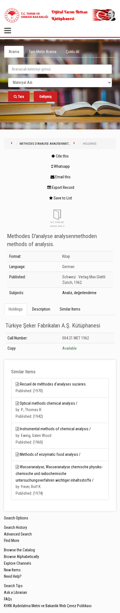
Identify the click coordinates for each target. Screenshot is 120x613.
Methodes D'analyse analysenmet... (45, 144)
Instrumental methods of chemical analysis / (55, 429)
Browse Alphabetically (21, 556)
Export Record (62, 187)
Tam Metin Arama (42, 51)
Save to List (62, 198)
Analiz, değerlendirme (79, 293)
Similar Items (70, 309)
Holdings (16, 309)
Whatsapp (61, 166)
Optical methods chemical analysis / (48, 403)
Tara (20, 96)
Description (41, 309)
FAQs (8, 599)
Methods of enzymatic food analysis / (50, 454)
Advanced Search (18, 534)
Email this (62, 177)
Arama (14, 51)
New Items (12, 570)
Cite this (62, 156)
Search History (15, 527)
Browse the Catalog (19, 550)
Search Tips (13, 586)
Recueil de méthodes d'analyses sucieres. (53, 384)
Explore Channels (17, 563)
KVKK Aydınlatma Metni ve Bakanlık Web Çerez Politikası (48, 606)
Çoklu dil (72, 51)
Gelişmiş (45, 96)
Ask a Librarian (15, 592)
